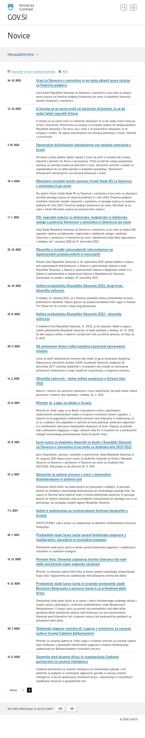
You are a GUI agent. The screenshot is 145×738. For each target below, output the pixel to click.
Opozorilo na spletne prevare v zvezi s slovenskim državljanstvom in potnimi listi (73, 477)
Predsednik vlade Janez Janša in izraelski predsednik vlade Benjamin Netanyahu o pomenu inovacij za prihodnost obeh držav (81, 588)
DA (60, 708)
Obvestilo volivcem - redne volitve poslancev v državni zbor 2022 (81, 381)
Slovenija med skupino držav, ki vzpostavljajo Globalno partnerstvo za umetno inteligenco (77, 659)
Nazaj (13, 690)
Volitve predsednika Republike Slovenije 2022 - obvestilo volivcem (79, 316)
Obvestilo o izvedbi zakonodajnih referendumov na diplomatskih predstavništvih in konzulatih (74, 252)
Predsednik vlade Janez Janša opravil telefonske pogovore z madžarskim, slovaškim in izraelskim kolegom (81, 537)
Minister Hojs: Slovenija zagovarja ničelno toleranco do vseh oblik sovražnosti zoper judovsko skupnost (81, 561)
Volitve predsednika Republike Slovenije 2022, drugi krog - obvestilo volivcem (80, 288)
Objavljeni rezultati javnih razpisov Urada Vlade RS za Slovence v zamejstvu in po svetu (84, 183)
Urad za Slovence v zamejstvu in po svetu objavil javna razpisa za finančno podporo (83, 82)
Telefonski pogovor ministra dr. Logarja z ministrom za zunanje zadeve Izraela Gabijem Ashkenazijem (83, 631)
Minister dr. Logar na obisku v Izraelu (64, 402)
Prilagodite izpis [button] (21, 54)
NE (72, 708)
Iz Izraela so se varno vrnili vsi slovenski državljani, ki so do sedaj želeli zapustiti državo (80, 111)
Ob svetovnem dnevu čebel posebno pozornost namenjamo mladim (80, 348)
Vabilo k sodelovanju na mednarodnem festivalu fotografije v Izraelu (82, 513)
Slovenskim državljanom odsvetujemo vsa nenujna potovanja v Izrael (83, 147)
